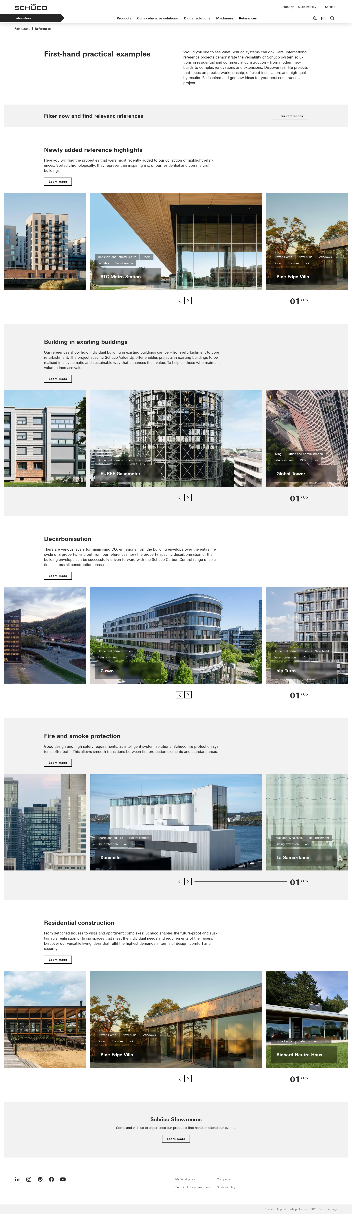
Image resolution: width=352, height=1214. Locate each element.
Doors (146, 257)
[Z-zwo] (176, 635)
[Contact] (323, 18)
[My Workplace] (314, 18)
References (248, 18)
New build (305, 257)
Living (278, 454)
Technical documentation (192, 1187)
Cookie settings (328, 1209)
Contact (269, 1209)
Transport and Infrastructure (117, 257)
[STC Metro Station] (176, 241)
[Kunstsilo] (176, 822)
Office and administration (115, 460)
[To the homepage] (31, 7)
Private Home (283, 257)
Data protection (298, 1209)
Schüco (330, 7)
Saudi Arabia (124, 263)
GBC (313, 1209)
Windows (325, 257)
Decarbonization (285, 657)
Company (287, 7)
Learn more (58, 181)
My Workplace (185, 1179)
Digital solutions (197, 18)
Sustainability (307, 7)
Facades (103, 263)
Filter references (290, 116)
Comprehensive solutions (157, 18)
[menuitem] (17, 1179)
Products (124, 18)
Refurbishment (284, 460)
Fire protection (108, 844)
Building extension (286, 844)
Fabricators (23, 18)
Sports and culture (110, 838)
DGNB (304, 460)
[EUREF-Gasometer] (176, 438)
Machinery (224, 18)
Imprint (281, 1209)
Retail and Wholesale (288, 838)
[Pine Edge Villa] (176, 1019)
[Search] (332, 18)
